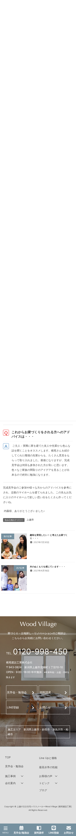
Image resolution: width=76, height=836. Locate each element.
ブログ (43, 790)
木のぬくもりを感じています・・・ (47, 566)
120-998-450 (40, 651)
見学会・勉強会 (17, 692)
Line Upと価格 (48, 758)
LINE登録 (13, 707)
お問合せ (45, 707)
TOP (8, 757)
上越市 (30, 519)
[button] (21, 776)
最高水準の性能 (48, 767)
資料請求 (45, 692)
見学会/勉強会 (21, 832)
